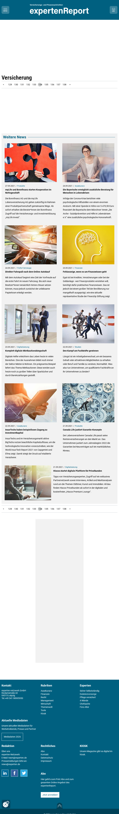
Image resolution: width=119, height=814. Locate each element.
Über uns (6, 751)
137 (58, 84)
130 (16, 84)
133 (34, 84)
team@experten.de (17, 757)
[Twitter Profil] (23, 773)
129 (10, 84)
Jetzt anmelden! (50, 795)
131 (22, 84)
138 (64, 84)
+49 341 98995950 (14, 698)
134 (40, 84)
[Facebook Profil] (14, 773)
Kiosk (82, 754)
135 (46, 84)
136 (52, 84)
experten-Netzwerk (11, 754)
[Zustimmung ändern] (6, 804)
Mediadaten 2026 (12, 736)
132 (28, 84)
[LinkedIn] (5, 773)
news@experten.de (11, 764)
